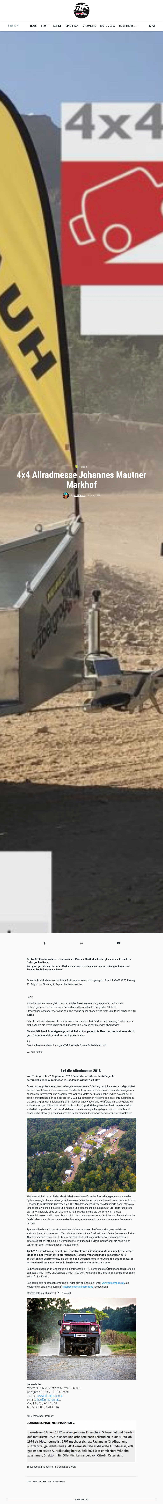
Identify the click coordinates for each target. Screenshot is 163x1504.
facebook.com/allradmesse (77, 1286)
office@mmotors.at (47, 1399)
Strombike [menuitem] (89, 26)
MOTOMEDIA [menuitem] (107, 26)
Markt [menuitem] (57, 26)
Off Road (60, 1481)
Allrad (43, 1481)
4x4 (35, 1481)
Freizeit (82, 466)
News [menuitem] (33, 26)
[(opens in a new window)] (8, 26)
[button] (44, 943)
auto (51, 1481)
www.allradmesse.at (113, 1282)
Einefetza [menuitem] (72, 26)
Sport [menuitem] (45, 26)
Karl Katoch (79, 495)
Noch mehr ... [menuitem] (126, 27)
